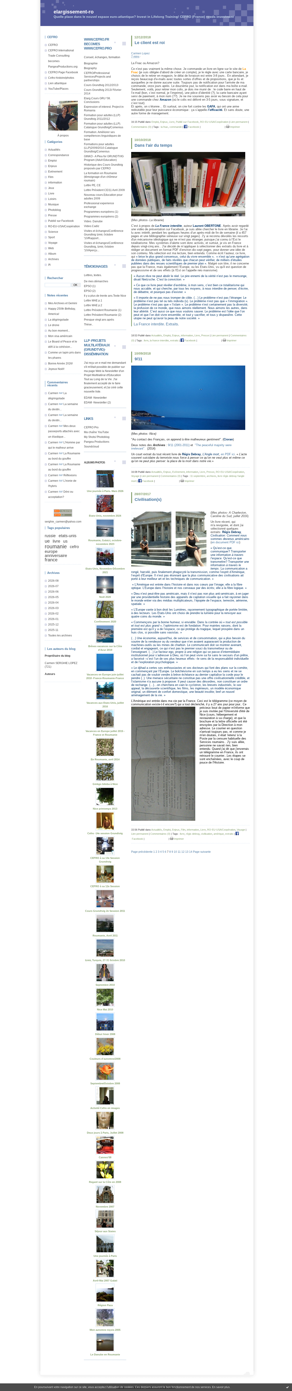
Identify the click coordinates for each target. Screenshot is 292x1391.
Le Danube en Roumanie (105, 1354)
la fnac (164, 127)
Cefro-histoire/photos (61, 77)
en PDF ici (228, 454)
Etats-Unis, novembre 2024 (105, 515)
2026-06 (53, 591)
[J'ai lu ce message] (287, 1387)
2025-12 (53, 624)
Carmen (53, 393)
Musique (53, 204)
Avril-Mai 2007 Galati (105, 1280)
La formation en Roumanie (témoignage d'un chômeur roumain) (100, 177)
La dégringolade (58, 319)
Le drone (53, 325)
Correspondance (58, 155)
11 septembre (197, 476)
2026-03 (53, 608)
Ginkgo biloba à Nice (105, 784)
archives (211, 476)
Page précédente (142, 851)
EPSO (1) (90, 286)
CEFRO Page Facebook (63, 72)
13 (186, 851)
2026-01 (53, 619)
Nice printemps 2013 (105, 808)
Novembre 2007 (105, 1206)
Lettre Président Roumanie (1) (102, 310)
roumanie (56, 546)
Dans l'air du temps (153, 145)
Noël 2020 (105, 597)
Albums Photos (94, 462)
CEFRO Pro (91, 427)
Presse (52, 215)
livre (56, 541)
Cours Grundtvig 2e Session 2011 (105, 911)
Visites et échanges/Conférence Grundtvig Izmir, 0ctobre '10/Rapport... (103, 234)
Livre (51, 193)
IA (49, 264)
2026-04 (53, 602)
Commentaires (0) (141, 127)
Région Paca (105, 1305)
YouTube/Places (58, 88)
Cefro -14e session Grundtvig (105, 833)
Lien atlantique (57, 83)
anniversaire (56, 555)
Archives (53, 259)
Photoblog (54, 210)
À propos (63, 135)
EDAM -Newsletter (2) (97, 402)
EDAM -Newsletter (95, 397)
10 (175, 851)
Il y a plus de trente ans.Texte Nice (105, 295)
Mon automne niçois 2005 (105, 1329)
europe (51, 551)
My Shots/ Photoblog (97, 437)
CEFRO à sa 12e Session (105, 886)
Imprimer (234, 127)
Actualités (54, 149)
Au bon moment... (59, 330)
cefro (74, 546)
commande (175, 127)
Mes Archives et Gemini (62, 303)
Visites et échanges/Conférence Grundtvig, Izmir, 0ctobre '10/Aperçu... (103, 246)
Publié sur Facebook (61, 220)
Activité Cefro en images (105, 1108)
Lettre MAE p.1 (93, 300)
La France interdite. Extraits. (157, 324)
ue (47, 541)
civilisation (206, 833)
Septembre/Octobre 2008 (105, 1083)
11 (179, 851)
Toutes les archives (60, 635)
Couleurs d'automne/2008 (105, 1058)
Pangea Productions (96, 441)
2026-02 (53, 613)
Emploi (52, 160)
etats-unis (67, 535)
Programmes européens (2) (101, 216)
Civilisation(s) (148, 499)
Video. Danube (93, 221)
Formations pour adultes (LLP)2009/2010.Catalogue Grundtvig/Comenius (101, 148)
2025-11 (53, 630)
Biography (90, 68)
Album (52, 253)
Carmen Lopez (140, 53)
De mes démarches (96, 281)
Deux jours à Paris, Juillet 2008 (105, 1132)
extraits (174, 340)
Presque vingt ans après (99, 319)
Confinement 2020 (105, 621)
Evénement (55, 171)
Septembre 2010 (105, 984)
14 (190, 851)
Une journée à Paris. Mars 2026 (105, 491)
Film (50, 177)
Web (51, 248)
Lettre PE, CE (92, 185)
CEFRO (53, 45)
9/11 (138, 359)
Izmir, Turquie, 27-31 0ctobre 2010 (105, 960)
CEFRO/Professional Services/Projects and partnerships (97, 76)
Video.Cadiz (91, 226)
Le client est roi (150, 42)
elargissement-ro (74, 12)
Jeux (51, 188)
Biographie (91, 63)
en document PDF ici (225, 542)
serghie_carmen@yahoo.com (63, 521)
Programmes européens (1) (101, 211)
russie (50, 535)
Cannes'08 (105, 1157)
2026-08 (53, 580)
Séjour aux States (105, 1231)
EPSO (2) (90, 291)
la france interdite (159, 340)
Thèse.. (88, 324)
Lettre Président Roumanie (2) (102, 314)
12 (183, 851)
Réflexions (70, 475)
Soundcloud (91, 446)
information (55, 182)
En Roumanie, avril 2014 (105, 759)
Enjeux (52, 166)
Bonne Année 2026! (60, 363)
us (65, 541)
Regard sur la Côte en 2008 (105, 1182)
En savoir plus (221, 1387)
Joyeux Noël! (56, 369)
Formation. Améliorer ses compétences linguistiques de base (102, 136)
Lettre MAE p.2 (93, 305)
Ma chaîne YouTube (96, 432)
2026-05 (53, 597)
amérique (219, 833)
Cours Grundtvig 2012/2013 (101, 85)
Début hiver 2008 (105, 1034)
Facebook (193, 127)
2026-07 (53, 586)
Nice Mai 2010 (105, 1009)
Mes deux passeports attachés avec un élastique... (64, 431)
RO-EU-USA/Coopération (64, 226)
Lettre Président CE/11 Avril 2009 (104, 190)
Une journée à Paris (105, 1256)
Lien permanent (239, 121)
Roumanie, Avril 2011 (105, 935)
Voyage (52, 242)
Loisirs (52, 199)
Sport (51, 237)
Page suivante (202, 851)
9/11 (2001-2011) (179, 445)
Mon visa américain (60, 336)
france (51, 559)
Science (53, 231)
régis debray (193, 833)
